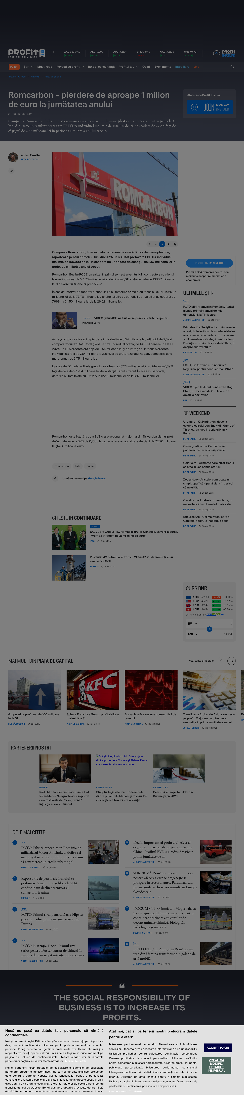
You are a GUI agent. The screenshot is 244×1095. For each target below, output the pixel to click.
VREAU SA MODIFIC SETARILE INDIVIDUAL (216, 1065)
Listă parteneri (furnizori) (125, 1091)
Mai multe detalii (75, 1061)
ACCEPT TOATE (218, 1047)
